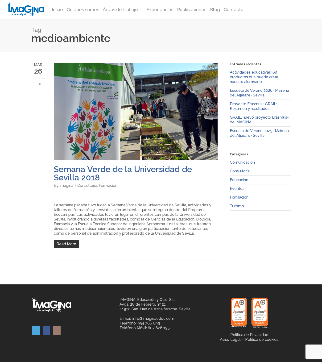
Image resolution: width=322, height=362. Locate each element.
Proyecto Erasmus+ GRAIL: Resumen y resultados (253, 106)
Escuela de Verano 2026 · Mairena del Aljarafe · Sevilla (259, 92)
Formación (108, 185)
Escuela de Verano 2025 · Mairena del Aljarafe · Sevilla (259, 133)
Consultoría (87, 185)
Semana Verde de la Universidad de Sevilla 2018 (123, 173)
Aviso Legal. (230, 339)
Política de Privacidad (249, 335)
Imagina (66, 185)
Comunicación (242, 162)
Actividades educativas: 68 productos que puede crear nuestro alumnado (254, 77)
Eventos (237, 188)
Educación (239, 180)
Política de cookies (261, 339)
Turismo (237, 206)
